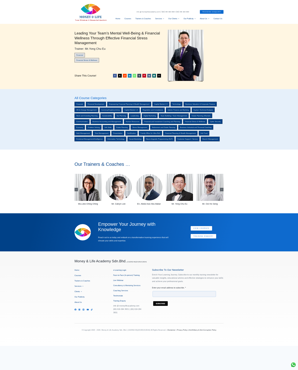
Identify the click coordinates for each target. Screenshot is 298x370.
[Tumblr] (139, 75)
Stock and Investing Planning (87, 116)
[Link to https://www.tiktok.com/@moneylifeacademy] (92, 310)
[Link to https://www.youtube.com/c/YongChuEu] (88, 310)
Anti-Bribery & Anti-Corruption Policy (202, 330)
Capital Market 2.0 (161, 104)
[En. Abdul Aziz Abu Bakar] (118, 175)
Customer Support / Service (187, 139)
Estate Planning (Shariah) (201, 116)
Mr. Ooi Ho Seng (179, 204)
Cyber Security (215, 121)
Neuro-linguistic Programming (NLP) (159, 139)
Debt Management (83, 133)
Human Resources (132, 121)
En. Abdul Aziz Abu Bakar (118, 204)
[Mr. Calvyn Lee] (88, 175)
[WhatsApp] (134, 75)
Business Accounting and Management (106, 121)
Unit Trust (204, 133)
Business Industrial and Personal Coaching (196, 127)
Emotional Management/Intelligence (89, 139)
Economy (79, 127)
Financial (79, 104)
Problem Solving (94, 127)
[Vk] (149, 75)
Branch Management (210, 139)
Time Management (101, 133)
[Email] (159, 75)
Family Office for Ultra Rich (150, 133)
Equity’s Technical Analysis (203, 110)
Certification (131, 133)
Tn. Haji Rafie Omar (210, 204)
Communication (82, 121)
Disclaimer (171, 330)
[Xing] (154, 75)
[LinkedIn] (129, 75)
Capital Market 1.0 (131, 110)
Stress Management (139, 127)
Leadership (135, 116)
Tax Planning (121, 116)
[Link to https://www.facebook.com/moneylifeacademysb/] (75, 310)
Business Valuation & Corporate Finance (200, 104)
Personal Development (96, 104)
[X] (119, 75)
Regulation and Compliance (153, 110)
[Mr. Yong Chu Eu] (149, 175)
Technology (176, 104)
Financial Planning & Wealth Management (180, 133)
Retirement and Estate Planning (163, 127)
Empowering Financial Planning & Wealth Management (129, 104)
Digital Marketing (150, 116)
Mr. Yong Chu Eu (149, 204)
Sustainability (107, 116)
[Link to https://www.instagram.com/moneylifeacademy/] (79, 310)
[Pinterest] (144, 75)
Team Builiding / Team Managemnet (174, 116)
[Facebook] (114, 75)
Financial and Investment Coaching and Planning (162, 121)
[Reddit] (124, 75)
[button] (76, 189)
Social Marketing (135, 139)
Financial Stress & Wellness (195, 121)
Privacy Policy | (183, 330)
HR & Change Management (86, 110)
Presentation (117, 133)
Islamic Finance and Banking (178, 110)
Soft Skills (108, 127)
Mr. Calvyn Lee (88, 204)
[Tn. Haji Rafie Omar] (210, 175)
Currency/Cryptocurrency (110, 110)
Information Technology (116, 139)
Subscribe (160, 303)
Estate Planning (122, 127)
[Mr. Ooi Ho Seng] (179, 175)
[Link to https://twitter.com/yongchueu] (84, 310)
